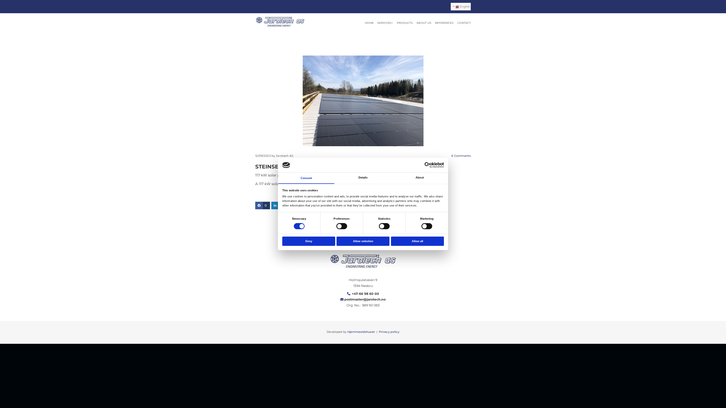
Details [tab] (363, 177)
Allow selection (363, 241)
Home (369, 23)
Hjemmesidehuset (361, 332)
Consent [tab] (306, 178)
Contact (464, 23)
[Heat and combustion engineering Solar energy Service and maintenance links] (392, 23)
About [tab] (420, 177)
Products (405, 23)
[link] (383, 23)
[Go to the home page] (280, 21)
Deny (308, 241)
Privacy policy (389, 332)
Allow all (417, 241)
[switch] (341, 226)
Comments (461, 156)
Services (384, 23)
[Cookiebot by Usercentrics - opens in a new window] (427, 165)
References (444, 23)
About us (424, 23)
